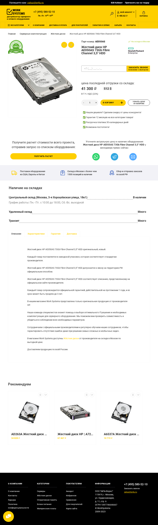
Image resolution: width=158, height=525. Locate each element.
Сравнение (71, 500)
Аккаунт (70, 491)
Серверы (41, 491)
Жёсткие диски (71, 338)
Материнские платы (46, 508)
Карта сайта (71, 508)
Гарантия (55, 234)
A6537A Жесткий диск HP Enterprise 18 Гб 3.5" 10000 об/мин (122, 434)
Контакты (131, 25)
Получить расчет (43, 156)
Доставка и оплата (58, 25)
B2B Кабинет (117, 3)
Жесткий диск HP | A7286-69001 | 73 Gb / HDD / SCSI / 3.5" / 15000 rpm (76, 434)
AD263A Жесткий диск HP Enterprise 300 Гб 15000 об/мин (29, 434)
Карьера (118, 25)
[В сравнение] (40, 395)
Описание (16, 234)
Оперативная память (47, 500)
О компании (38, 25)
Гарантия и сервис (101, 25)
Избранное (71, 495)
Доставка (72, 234)
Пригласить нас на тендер (137, 3)
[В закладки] (45, 395)
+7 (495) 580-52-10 (44, 11)
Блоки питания (44, 504)
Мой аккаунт (126, 12)
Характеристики (36, 234)
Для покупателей (80, 25)
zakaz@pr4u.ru (35, 3)
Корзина (144, 16)
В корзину (108, 103)
